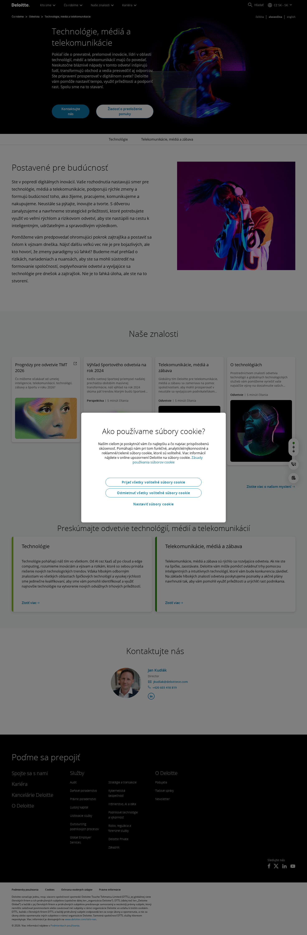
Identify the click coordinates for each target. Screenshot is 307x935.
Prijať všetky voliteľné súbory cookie (153, 482)
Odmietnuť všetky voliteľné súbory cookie (153, 493)
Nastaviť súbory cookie (153, 504)
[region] (153, 467)
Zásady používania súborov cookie (168, 459)
